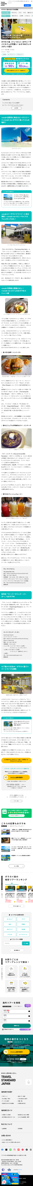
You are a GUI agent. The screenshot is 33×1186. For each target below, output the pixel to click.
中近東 (23, 929)
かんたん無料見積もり (7, 1140)
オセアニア (10, 929)
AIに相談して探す (6, 1098)
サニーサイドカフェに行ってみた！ (14, 105)
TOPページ (4, 1096)
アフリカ (9, 934)
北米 (10, 924)
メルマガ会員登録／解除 (23, 1117)
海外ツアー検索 (21, 1096)
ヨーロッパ (10, 919)
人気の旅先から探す (22, 1098)
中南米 (23, 924)
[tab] (25, 883)
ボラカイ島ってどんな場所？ (12, 103)
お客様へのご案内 (6, 1114)
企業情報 (4, 1128)
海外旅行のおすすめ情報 (8, 1103)
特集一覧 (20, 1101)
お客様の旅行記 (21, 1103)
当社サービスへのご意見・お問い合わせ (11, 1142)
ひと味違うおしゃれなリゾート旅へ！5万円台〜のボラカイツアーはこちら (16, 760)
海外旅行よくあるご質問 (23, 1114)
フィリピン (12, 49)
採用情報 (20, 1128)
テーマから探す (5, 1101)
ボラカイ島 (7, 49)
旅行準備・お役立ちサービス (8, 1117)
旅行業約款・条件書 (21, 1178)
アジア (23, 919)
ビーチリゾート (23, 934)
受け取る (27, 5)
